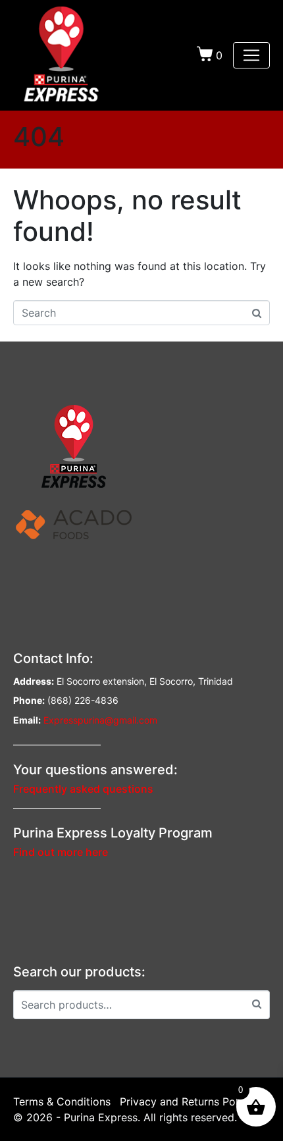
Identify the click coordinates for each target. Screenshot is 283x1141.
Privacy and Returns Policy (186, 1101)
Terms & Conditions (62, 1101)
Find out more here (60, 852)
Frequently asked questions (83, 788)
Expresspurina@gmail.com (100, 720)
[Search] (257, 1003)
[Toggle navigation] (251, 55)
